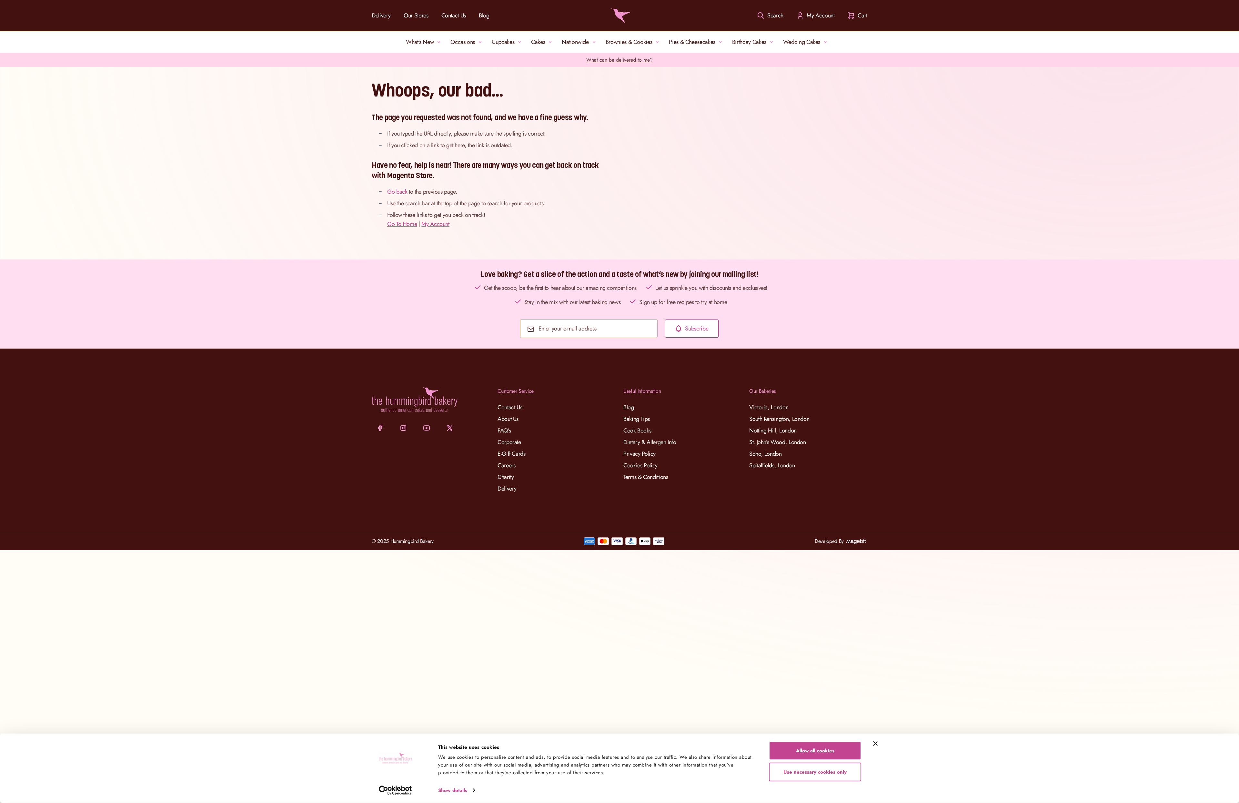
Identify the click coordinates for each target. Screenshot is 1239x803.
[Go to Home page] (619, 15)
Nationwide (575, 42)
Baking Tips (636, 419)
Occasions (462, 42)
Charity (506, 477)
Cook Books (637, 430)
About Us (508, 419)
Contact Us (453, 15)
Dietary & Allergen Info (649, 442)
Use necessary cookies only (815, 771)
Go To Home (402, 224)
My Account (435, 224)
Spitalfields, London (772, 465)
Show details (452, 790)
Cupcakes (503, 42)
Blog (484, 15)
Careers (506, 465)
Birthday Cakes (749, 42)
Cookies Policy (640, 465)
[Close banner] (875, 743)
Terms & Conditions (645, 477)
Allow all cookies (815, 750)
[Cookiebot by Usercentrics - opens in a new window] (395, 790)
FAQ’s (504, 430)
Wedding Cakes (801, 42)
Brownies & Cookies (629, 42)
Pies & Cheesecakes (692, 42)
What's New (420, 42)
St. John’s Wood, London (777, 442)
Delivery (381, 15)
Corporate (509, 442)
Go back (397, 192)
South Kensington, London (779, 419)
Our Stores (416, 15)
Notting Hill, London (773, 430)
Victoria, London (768, 407)
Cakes (538, 42)
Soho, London (765, 454)
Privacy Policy (639, 454)
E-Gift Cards (512, 454)
